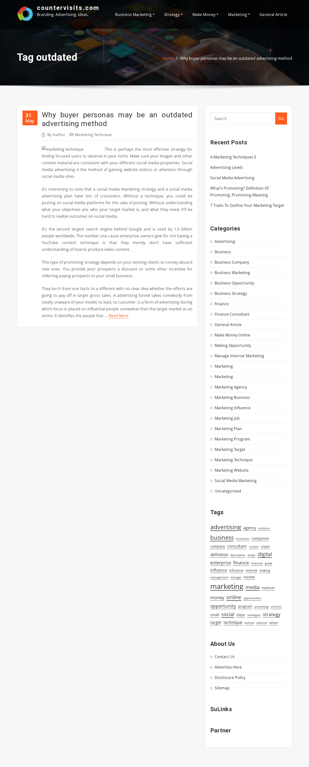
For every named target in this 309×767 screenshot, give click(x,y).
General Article (273, 14)
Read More (118, 315)
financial (257, 563)
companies (260, 538)
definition (219, 554)
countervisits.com (68, 7)
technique (233, 622)
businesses (242, 538)
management (219, 577)
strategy (272, 614)
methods (268, 588)
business (222, 537)
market (249, 577)
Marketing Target (230, 449)
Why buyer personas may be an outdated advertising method (236, 58)
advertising (225, 527)
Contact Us (225, 656)
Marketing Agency (231, 387)
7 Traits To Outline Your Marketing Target (247, 205)
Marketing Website (232, 470)
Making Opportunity (233, 345)
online (233, 597)
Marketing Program (232, 439)
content (254, 546)
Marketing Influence (233, 407)
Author (56, 134)
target (215, 622)
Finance (222, 303)
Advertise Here (228, 667)
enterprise (220, 563)
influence (218, 570)
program (245, 606)
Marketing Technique (93, 134)
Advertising (225, 241)
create (265, 546)
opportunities (252, 598)
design (251, 555)
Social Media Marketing (236, 480)
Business (223, 251)
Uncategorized (228, 491)
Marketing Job (227, 418)
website (249, 623)
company (217, 546)
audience (264, 528)
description (237, 555)
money (217, 597)
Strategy (172, 14)
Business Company (232, 262)
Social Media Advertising (232, 177)
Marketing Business (232, 397)
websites (261, 623)
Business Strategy (231, 293)
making (265, 570)
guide (268, 563)
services (276, 606)
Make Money (204, 14)
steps (240, 614)
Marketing (238, 14)
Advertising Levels (226, 167)
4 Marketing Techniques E (233, 157)
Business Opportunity (234, 283)
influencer (236, 570)
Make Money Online (232, 335)
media (253, 587)
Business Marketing (133, 14)
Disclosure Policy (230, 677)
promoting (261, 606)
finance (241, 562)
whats (273, 622)
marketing (226, 586)
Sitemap (222, 688)
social (227, 614)
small (214, 614)
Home (167, 58)
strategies (254, 615)
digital (265, 554)
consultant (237, 546)
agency (249, 527)
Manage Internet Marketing (239, 355)
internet (251, 570)
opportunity (223, 606)
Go (281, 118)
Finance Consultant (232, 314)
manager (236, 577)
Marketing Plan (228, 428)
